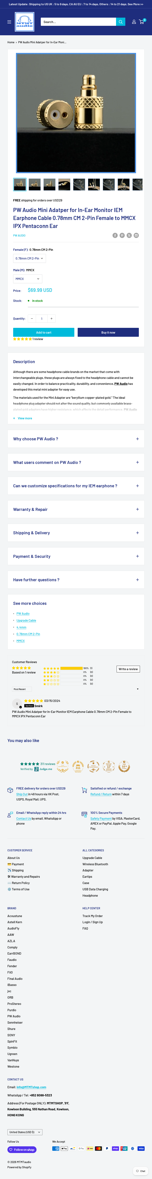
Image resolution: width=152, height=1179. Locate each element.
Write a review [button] (128, 669)
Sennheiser (15, 1022)
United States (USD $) (21, 1132)
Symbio (12, 1047)
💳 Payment (15, 864)
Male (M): (23, 270)
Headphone (90, 895)
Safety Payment (101, 818)
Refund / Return (101, 794)
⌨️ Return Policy (18, 883)
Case (85, 883)
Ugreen (12, 1054)
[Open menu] (9, 21)
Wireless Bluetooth (95, 864)
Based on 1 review (24, 672)
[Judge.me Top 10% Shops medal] (124, 766)
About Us (13, 858)
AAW (10, 934)
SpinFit (12, 1041)
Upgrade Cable (26, 620)
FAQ (85, 928)
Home (10, 42)
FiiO (10, 972)
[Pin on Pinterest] (122, 235)
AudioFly (13, 928)
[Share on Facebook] (115, 235)
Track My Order (92, 916)
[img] (34, 700)
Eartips (87, 876)
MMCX (20, 641)
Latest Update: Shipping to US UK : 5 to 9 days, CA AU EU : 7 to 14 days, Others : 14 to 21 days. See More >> (76, 4)
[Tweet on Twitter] (129, 235)
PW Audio (19, 235)
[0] (141, 21)
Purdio (11, 1010)
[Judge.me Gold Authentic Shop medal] (63, 766)
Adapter (87, 870)
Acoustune (14, 916)
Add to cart (43, 332)
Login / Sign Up (92, 922)
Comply (12, 947)
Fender (12, 966)
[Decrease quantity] (32, 318)
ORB (10, 997)
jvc (9, 991)
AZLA (11, 941)
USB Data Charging (95, 889)
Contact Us (23, 818)
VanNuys (13, 1060)
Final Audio (14, 978)
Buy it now (108, 332)
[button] (22, 339)
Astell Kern (14, 922)
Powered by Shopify (19, 1167)
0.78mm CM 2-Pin (28, 634)
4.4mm (21, 627)
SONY (11, 1035)
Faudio (11, 959)
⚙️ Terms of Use (18, 889)
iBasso (11, 984)
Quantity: (19, 318)
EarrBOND (14, 953)
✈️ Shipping (15, 870)
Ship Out (22, 794)
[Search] (120, 22)
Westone (13, 1066)
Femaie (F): (33, 249)
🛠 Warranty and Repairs (23, 876)
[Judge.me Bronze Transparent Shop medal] (93, 766)
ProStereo (14, 1003)
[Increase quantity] (51, 318)
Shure (11, 1028)
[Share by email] (136, 235)
